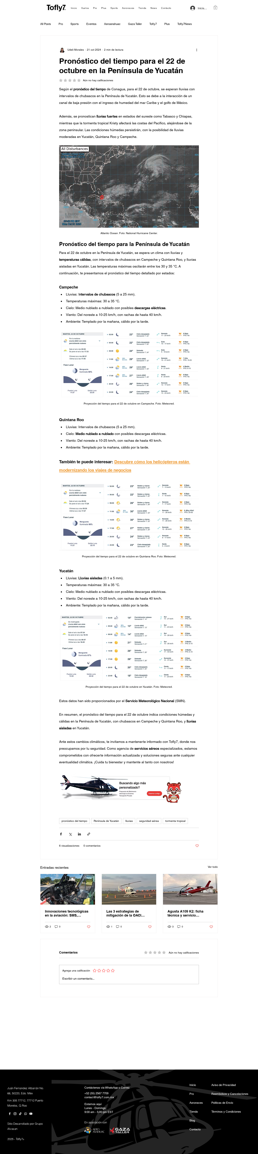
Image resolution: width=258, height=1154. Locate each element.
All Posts (45, 24)
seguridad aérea (149, 820)
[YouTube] (31, 1113)
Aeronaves (196, 1102)
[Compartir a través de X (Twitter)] (70, 834)
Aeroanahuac (112, 24)
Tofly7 (153, 24)
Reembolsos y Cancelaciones (222, 1093)
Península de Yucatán (106, 820)
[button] (215, 7)
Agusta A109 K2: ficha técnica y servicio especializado (185, 913)
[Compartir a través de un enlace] (88, 834)
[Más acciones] (196, 50)
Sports (74, 24)
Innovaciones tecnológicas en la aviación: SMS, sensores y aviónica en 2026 (66, 913)
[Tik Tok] (20, 1113)
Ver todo (213, 866)
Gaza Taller (135, 24)
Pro (61, 24)
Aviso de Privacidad (222, 1085)
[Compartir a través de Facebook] (61, 834)
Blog (192, 1120)
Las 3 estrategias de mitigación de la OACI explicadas (123, 913)
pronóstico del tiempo (74, 820)
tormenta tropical (175, 820)
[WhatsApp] (25, 1113)
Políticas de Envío (222, 1102)
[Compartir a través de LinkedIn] (79, 834)
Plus (167, 24)
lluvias (129, 820)
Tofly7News (184, 24)
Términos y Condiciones (222, 1111)
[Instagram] (15, 1113)
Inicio (192, 1085)
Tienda (193, 1111)
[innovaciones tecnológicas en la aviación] (67, 889)
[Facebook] (9, 1113)
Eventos (91, 24)
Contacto (195, 1129)
